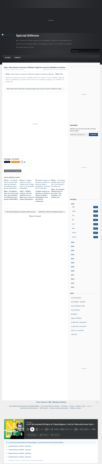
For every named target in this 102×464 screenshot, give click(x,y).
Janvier (74, 237)
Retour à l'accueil (35, 216)
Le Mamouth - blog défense (79, 322)
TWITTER (74, 334)
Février (74, 232)
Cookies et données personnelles (59, 408)
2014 (72, 287)
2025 (72, 242)
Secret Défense (75, 310)
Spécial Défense (27, 35)
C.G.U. (89, 406)
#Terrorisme (56, 69)
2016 (72, 279)
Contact (18, 57)
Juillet (73, 211)
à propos (56, 435)
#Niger (50, 69)
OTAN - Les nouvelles (77, 330)
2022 (72, 254)
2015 (72, 283)
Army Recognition (76, 297)
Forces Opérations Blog (78, 306)
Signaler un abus (80, 406)
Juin (73, 215)
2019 (72, 267)
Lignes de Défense (76, 318)
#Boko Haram (62, 69)
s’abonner (33, 435)
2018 (72, 271)
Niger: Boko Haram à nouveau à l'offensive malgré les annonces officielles (59, 74)
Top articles (64, 406)
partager (45, 435)
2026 (72, 204)
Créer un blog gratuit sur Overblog (50, 406)
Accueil (8, 57)
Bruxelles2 (74, 314)
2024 (72, 246)
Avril (73, 224)
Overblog (63, 402)
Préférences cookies (75, 408)
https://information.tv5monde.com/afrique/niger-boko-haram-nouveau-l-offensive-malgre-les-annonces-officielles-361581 (35, 89)
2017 (72, 275)
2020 (72, 263)
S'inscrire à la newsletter (12, 171)
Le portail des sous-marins (78, 326)
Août (73, 207)
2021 (72, 258)
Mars (73, 228)
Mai (73, 220)
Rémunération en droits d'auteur (29, 408)
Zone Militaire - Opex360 (78, 302)
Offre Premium (44, 408)
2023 (72, 250)
